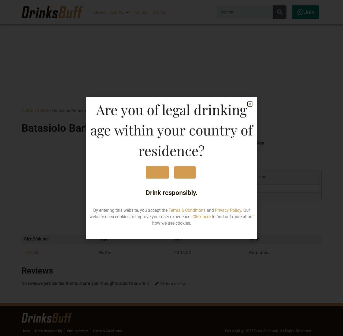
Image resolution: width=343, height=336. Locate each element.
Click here (201, 216)
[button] (250, 104)
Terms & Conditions (187, 210)
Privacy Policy (228, 210)
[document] (171, 168)
